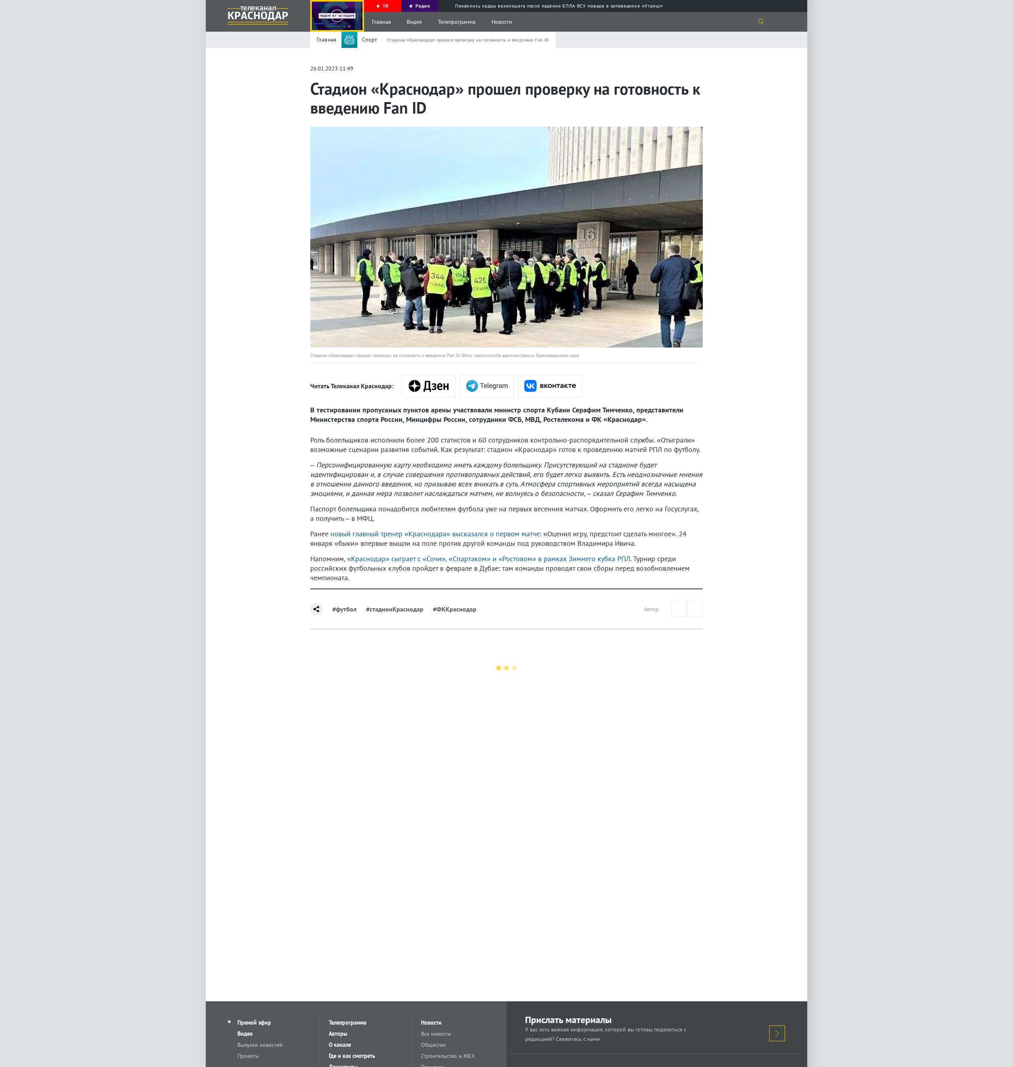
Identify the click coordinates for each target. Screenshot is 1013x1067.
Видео (414, 21)
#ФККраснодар (454, 609)
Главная (381, 21)
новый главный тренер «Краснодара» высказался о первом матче (435, 533)
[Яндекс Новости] (429, 386)
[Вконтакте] (550, 386)
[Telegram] (487, 386)
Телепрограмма (457, 21)
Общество (433, 1044)
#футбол (344, 609)
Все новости (436, 1033)
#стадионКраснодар (394, 609)
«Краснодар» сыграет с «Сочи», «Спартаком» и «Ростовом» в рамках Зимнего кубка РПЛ (488, 558)
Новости (501, 21)
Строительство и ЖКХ (448, 1055)
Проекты (248, 1055)
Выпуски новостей (260, 1044)
